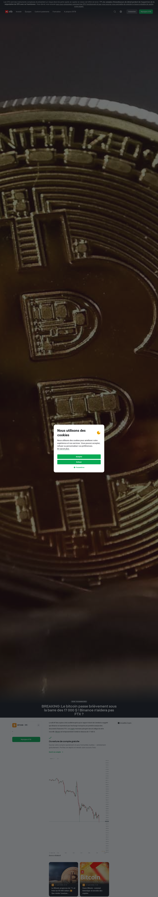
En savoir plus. (63, 448)
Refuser (79, 462)
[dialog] (79, 448)
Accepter (79, 457)
